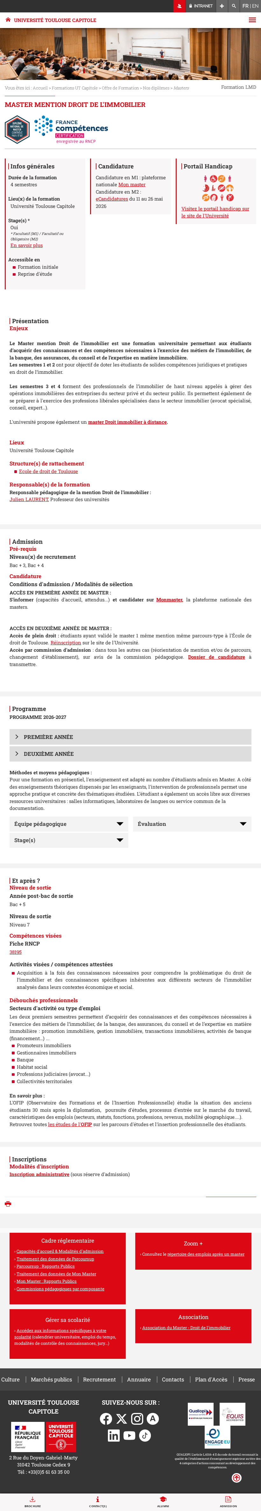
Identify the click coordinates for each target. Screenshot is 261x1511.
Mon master (131, 184)
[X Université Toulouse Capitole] (122, 1418)
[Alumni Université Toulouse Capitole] (153, 1418)
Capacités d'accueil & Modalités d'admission (60, 1251)
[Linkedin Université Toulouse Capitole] (114, 1435)
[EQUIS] (232, 1413)
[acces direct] (222, 6)
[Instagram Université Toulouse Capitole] (137, 1418)
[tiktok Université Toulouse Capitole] (145, 1435)
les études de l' (70, 1124)
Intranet (203, 6)
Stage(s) (24, 840)
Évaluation (152, 823)
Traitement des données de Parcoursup (55, 1259)
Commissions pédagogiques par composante (60, 1289)
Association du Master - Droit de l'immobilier (186, 1327)
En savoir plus (27, 245)
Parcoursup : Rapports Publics (46, 1266)
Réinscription (66, 642)
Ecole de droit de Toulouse (48, 471)
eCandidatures (112, 198)
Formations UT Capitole (75, 88)
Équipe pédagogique (40, 823)
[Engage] (217, 1436)
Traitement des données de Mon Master (56, 1274)
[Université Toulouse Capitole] (61, 1436)
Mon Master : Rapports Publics (47, 1281)
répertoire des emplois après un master (205, 1254)
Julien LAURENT (29, 499)
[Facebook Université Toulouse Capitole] (106, 1418)
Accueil (40, 88)
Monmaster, (169, 599)
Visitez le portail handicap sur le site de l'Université (215, 212)
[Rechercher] (234, 6)
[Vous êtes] (179, 6)
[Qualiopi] (201, 1413)
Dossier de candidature (216, 657)
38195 (16, 952)
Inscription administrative (39, 1174)
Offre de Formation (120, 88)
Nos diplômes (156, 88)
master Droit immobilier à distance (127, 422)
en (255, 6)
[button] (130, 737)
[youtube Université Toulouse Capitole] (129, 1435)
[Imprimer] (9, 1204)
